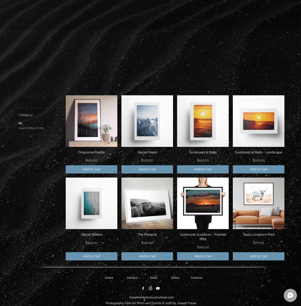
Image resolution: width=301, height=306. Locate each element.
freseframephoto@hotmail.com (152, 297)
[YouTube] (158, 288)
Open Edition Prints (31, 128)
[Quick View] (91, 121)
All (20, 123)
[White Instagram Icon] (150, 288)
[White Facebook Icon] (143, 288)
